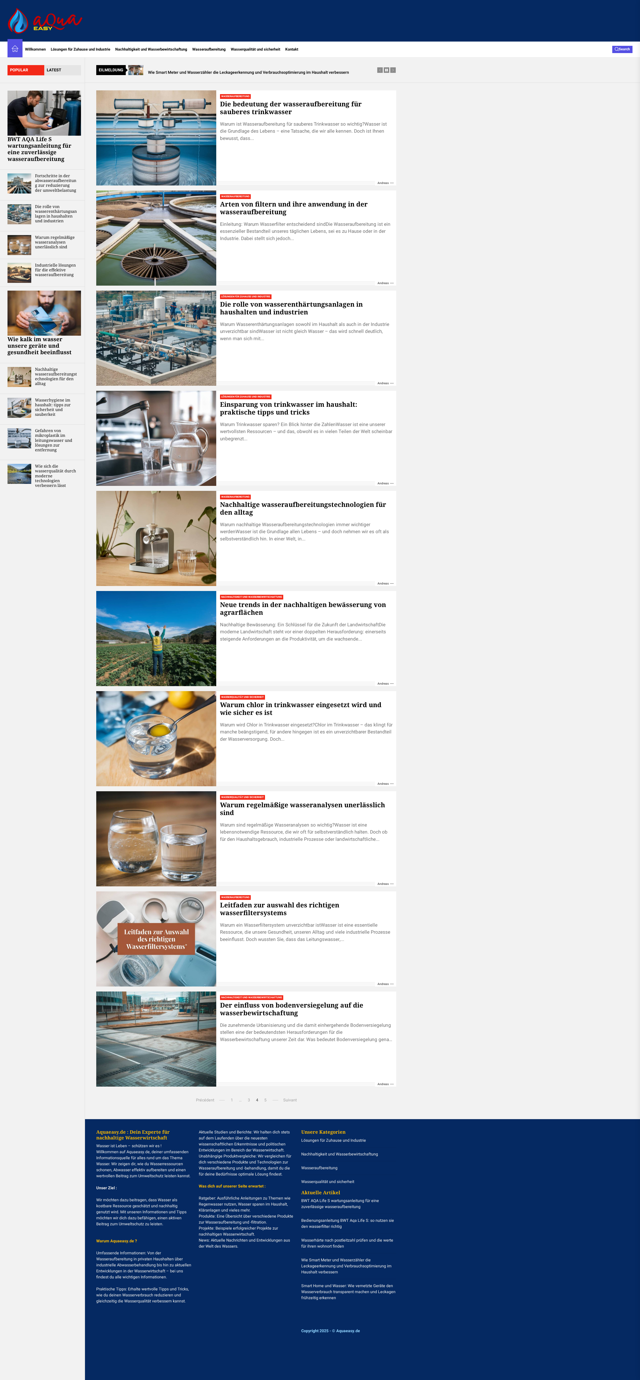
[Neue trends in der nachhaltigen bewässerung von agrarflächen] (156, 638)
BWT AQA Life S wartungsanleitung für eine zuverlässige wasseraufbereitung (40, 148)
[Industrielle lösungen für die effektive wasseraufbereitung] (19, 273)
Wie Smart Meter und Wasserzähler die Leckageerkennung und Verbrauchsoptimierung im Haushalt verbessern (346, 1266)
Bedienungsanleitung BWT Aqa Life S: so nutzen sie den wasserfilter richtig (347, 1224)
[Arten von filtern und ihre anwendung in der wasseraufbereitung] (156, 238)
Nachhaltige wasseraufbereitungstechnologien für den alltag (56, 376)
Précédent (205, 1100)
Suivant (290, 1100)
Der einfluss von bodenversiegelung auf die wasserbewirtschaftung (291, 1009)
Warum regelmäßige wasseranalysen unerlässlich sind (55, 242)
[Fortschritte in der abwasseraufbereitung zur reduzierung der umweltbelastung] (19, 183)
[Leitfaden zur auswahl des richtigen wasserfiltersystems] (156, 939)
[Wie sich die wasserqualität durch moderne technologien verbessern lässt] (19, 474)
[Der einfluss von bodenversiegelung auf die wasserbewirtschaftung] (156, 1039)
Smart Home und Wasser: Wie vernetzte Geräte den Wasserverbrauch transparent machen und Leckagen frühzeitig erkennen (348, 1292)
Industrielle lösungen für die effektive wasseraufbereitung (55, 269)
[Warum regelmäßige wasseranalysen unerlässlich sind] (19, 245)
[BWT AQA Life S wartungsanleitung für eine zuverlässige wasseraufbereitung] (44, 113)
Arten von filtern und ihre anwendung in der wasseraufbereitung (294, 208)
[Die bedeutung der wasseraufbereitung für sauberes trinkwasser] (156, 137)
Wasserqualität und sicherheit (255, 49)
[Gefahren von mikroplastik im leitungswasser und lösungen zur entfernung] (19, 438)
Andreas (383, 183)
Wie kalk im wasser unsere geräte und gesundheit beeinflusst (40, 345)
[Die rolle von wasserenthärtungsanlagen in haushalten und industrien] (19, 214)
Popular (19, 70)
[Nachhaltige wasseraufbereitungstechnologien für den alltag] (19, 377)
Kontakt (291, 49)
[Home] (15, 49)
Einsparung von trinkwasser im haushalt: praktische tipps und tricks (288, 408)
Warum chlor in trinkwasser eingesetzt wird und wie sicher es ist (301, 708)
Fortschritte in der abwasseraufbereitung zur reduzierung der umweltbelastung (55, 183)
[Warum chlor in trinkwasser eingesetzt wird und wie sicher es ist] (156, 738)
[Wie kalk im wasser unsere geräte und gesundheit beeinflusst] (44, 313)
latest (54, 70)
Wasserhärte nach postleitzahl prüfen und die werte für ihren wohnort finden (347, 1243)
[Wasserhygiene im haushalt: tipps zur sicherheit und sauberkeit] (19, 408)
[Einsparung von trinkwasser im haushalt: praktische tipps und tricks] (156, 438)
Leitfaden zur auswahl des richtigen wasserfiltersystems (279, 908)
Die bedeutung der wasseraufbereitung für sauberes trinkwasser (291, 107)
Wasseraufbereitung (209, 49)
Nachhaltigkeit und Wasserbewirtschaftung (151, 49)
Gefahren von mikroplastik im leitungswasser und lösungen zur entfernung (53, 440)
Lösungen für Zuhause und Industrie (80, 49)
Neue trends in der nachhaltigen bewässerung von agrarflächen (303, 608)
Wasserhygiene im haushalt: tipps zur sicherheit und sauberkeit (53, 407)
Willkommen (35, 49)
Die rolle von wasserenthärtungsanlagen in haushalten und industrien (56, 214)
